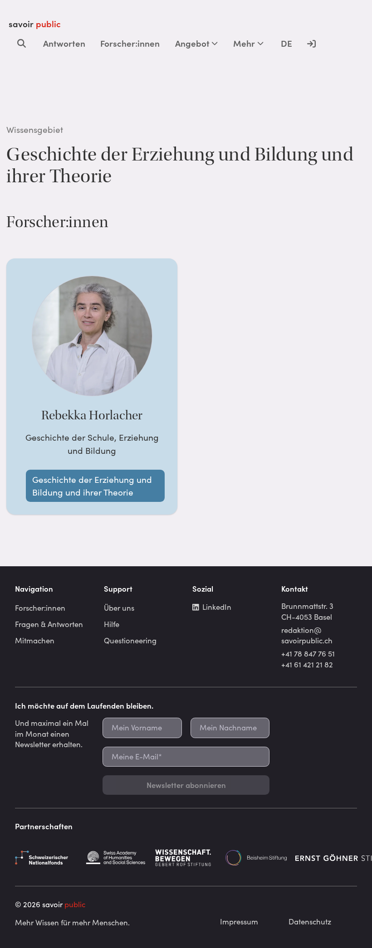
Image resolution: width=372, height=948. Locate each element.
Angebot (192, 43)
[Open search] (21, 43)
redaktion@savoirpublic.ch (307, 635)
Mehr (244, 43)
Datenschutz (310, 921)
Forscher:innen (130, 43)
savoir (35, 23)
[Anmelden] (311, 43)
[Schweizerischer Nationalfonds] (46, 857)
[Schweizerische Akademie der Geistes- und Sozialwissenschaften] (116, 857)
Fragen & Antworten (49, 624)
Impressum (239, 921)
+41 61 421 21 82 (307, 664)
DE (286, 43)
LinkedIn (216, 607)
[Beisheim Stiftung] (256, 857)
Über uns (119, 608)
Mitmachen (34, 640)
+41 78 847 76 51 (308, 653)
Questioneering (130, 640)
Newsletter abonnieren (186, 785)
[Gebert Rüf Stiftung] (186, 857)
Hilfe (111, 624)
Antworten (64, 43)
